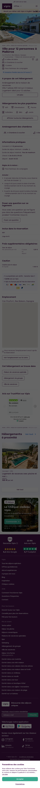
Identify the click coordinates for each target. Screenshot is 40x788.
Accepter (20, 779)
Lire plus (5, 774)
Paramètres (20, 784)
